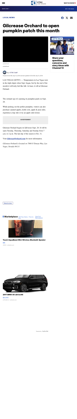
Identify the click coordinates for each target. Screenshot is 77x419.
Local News (9, 18)
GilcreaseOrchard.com (16, 138)
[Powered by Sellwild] (45, 331)
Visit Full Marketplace (39, 217)
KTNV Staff (14, 73)
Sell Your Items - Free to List (26, 217)
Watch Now (69, 3)
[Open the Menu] (3, 3)
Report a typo (8, 203)
